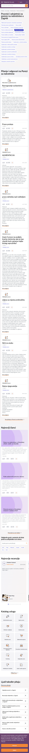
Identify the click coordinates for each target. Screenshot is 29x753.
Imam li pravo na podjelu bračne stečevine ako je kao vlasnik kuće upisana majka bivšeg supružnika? (13, 240)
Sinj (3, 549)
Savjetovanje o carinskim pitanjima (20, 42)
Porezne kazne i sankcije (19, 32)
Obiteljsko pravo (6, 159)
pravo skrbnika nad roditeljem (14, 197)
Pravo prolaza (7, 124)
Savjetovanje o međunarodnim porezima (9, 44)
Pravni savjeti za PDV (5, 39)
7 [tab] (16, 604)
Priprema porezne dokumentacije (18, 39)
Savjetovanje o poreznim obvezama (8, 49)
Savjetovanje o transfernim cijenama (8, 54)
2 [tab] (9, 604)
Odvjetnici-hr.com (8, 2)
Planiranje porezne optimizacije (7, 25)
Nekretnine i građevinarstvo (8, 89)
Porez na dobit (18, 25)
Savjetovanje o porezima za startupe (8, 47)
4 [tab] (12, 604)
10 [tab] (20, 604)
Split (3, 547)
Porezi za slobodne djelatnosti (7, 32)
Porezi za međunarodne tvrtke (7, 30)
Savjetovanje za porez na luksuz (7, 56)
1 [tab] (8, 604)
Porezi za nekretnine (19, 30)
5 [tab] (13, 604)
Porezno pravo (13, 10)
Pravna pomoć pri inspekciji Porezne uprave (9, 37)
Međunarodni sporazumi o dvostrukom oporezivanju (11, 22)
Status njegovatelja (9, 386)
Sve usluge (7, 10)
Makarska (12, 547)
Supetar (17, 547)
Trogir (7, 547)
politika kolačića (17, 738)
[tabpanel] (13, 581)
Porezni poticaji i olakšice (20, 34)
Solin (7, 549)
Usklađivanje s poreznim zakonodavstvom (9, 59)
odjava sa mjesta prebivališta (13, 300)
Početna (2, 10)
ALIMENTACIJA (8, 155)
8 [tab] (17, 604)
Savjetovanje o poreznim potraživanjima (9, 51)
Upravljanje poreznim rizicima (21, 56)
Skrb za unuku (7, 343)
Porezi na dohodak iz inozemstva (17, 27)
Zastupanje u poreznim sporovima (8, 61)
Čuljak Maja (11, 595)
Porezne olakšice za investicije (7, 34)
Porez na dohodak (4, 27)
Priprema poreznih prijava (6, 42)
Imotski (22, 547)
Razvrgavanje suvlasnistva (12, 86)
